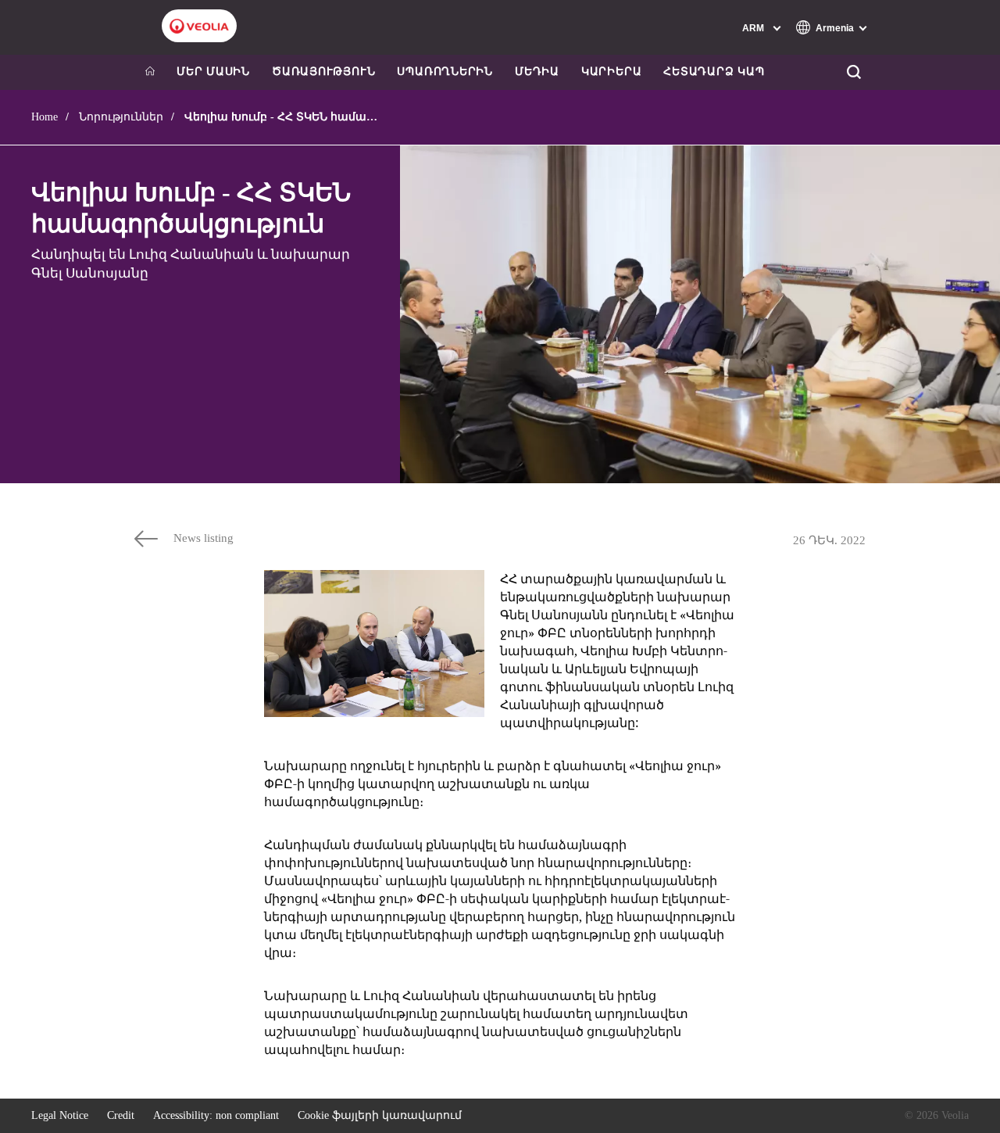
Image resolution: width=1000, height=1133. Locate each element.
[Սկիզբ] (150, 72)
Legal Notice (59, 1115)
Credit (120, 1115)
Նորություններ (121, 117)
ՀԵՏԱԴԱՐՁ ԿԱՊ (713, 71)
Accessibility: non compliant (216, 1115)
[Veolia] (199, 26)
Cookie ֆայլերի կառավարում (380, 1115)
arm (753, 28)
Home (44, 117)
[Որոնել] (853, 72)
